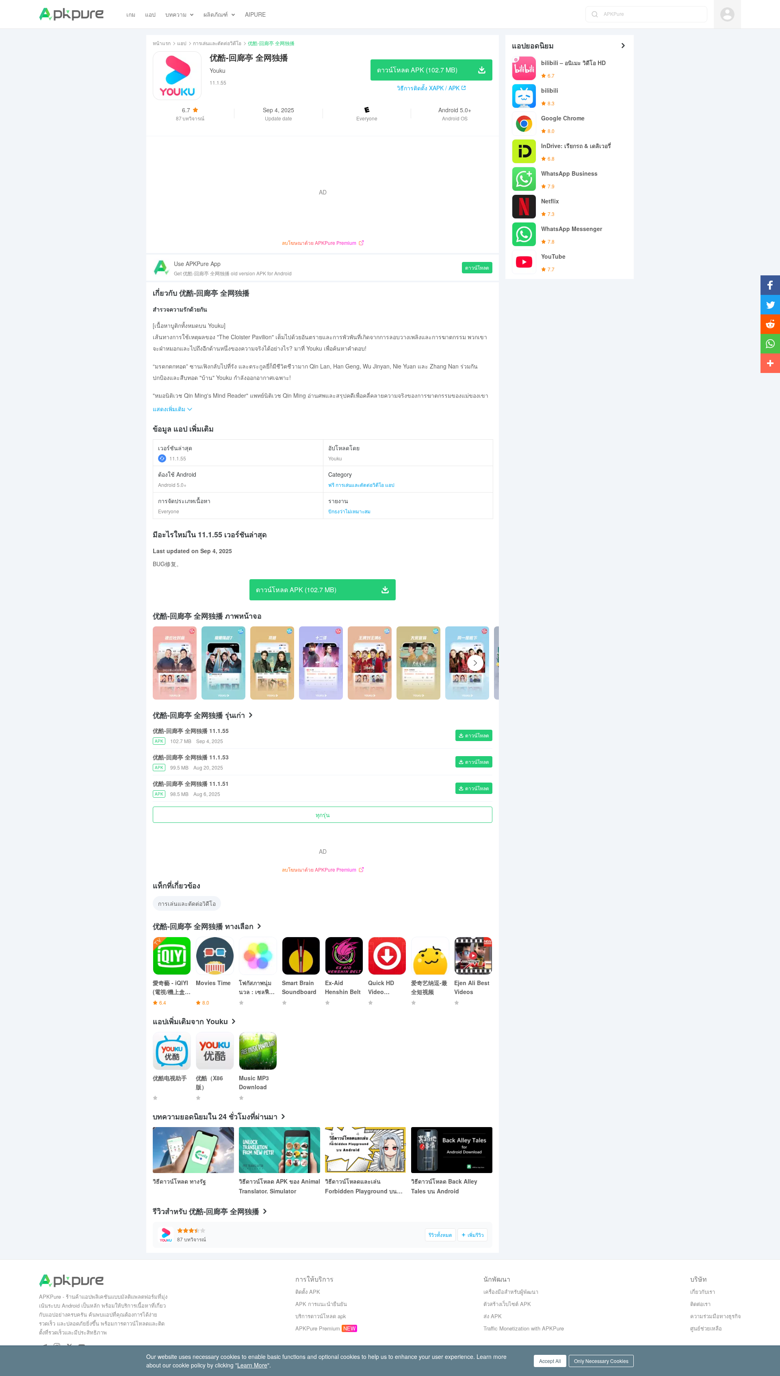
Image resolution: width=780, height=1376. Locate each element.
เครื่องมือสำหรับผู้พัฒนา (510, 1291)
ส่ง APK (492, 1316)
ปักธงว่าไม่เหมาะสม (349, 511)
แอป (181, 42)
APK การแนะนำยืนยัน (321, 1304)
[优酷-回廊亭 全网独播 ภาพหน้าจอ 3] (321, 663)
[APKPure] (71, 14)
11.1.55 (177, 458)
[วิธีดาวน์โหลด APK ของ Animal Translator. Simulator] (279, 1150)
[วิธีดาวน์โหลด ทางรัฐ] (193, 1150)
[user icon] (727, 14)
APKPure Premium (317, 1328)
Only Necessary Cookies (601, 1360)
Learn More (252, 1365)
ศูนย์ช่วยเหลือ (706, 1328)
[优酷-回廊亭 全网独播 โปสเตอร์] (175, 663)
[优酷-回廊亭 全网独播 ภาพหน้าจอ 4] (370, 663)
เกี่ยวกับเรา (702, 1291)
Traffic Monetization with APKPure (523, 1328)
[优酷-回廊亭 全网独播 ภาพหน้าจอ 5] (418, 663)
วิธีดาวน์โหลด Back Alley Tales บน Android (444, 1186)
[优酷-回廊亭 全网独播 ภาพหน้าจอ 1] (223, 663)
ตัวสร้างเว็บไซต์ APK (507, 1304)
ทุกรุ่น (323, 815)
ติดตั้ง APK (307, 1291)
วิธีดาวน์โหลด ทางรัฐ (179, 1181)
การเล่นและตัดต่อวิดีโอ (217, 42)
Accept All (550, 1360)
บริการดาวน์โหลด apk (320, 1316)
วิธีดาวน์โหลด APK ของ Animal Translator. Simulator (279, 1186)
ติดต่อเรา (700, 1304)
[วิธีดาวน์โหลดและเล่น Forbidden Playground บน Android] (365, 1150)
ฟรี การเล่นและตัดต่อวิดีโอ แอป (361, 484)
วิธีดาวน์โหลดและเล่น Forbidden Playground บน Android (361, 1186)
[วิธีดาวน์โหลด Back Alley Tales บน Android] (451, 1150)
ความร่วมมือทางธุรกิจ (715, 1316)
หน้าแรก (162, 42)
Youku (217, 70)
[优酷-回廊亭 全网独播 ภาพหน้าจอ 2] (272, 663)
